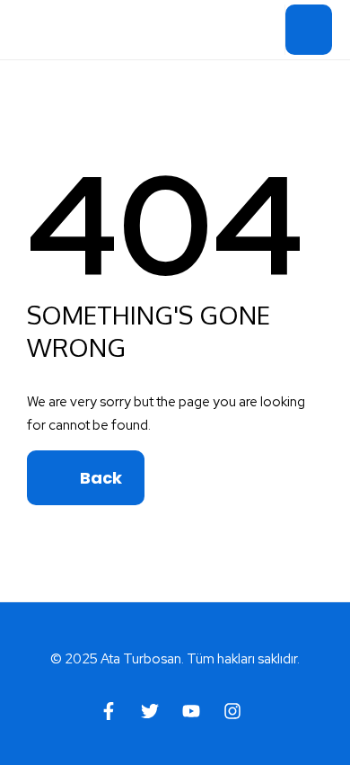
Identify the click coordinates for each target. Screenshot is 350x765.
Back (99, 478)
